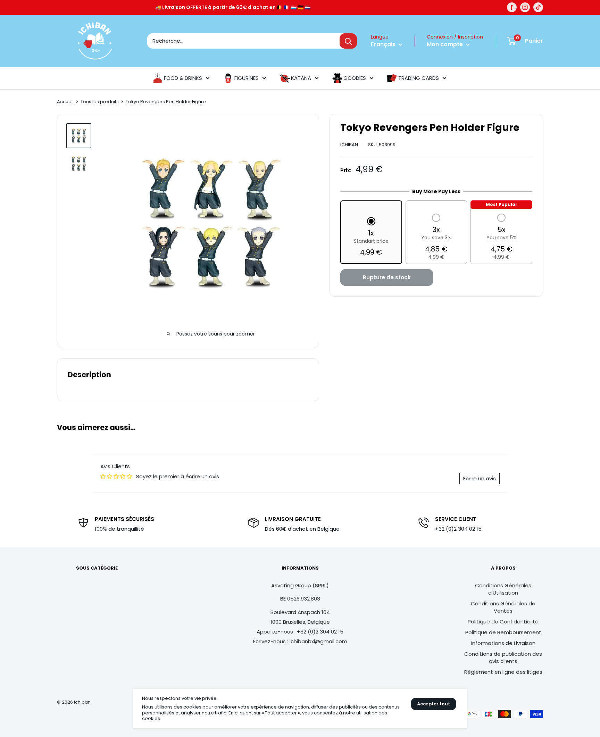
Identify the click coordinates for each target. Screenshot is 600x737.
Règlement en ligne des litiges (503, 672)
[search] (243, 41)
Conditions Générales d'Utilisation (503, 589)
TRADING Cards (418, 78)
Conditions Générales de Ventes (503, 607)
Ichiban (349, 144)
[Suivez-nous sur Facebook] (512, 7)
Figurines (246, 78)
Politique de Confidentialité (503, 621)
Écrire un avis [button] (479, 478)
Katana (301, 78)
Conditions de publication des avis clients (503, 657)
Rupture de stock (387, 277)
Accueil (65, 101)
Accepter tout (433, 704)
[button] (371, 237)
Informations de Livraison (503, 643)
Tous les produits (100, 101)
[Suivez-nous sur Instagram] (525, 7)
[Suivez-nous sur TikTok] (538, 7)
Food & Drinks (183, 78)
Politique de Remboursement (503, 632)
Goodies (354, 78)
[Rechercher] (348, 41)
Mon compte (445, 44)
